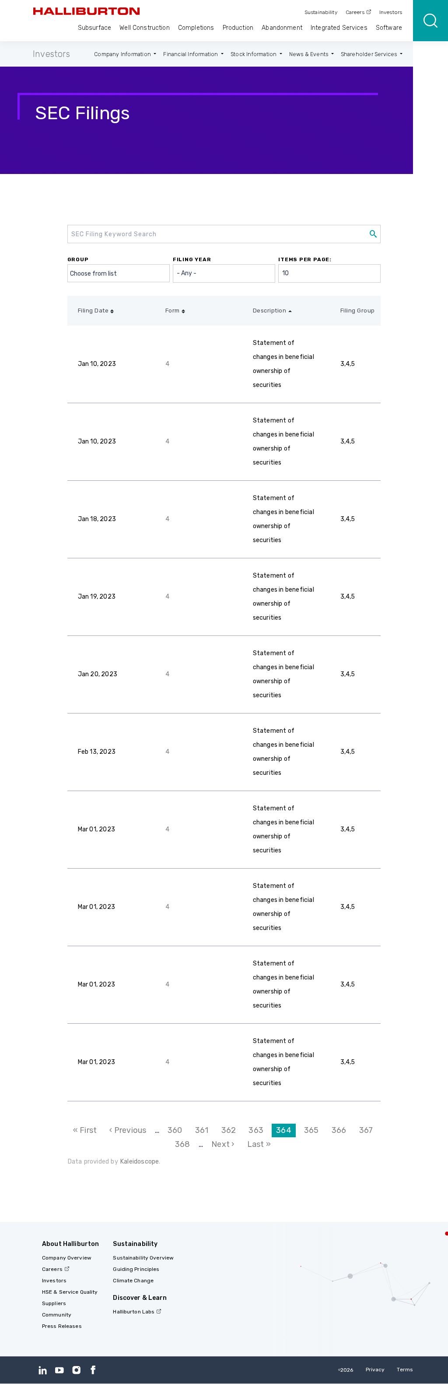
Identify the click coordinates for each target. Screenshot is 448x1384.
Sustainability (320, 12)
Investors (390, 12)
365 (313, 1130)
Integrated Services (339, 28)
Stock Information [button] (254, 54)
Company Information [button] (123, 54)
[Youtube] (59, 1369)
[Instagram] (76, 1369)
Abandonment (282, 28)
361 (204, 1130)
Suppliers (54, 1303)
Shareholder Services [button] (370, 54)
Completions (196, 28)
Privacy (375, 1369)
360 (177, 1130)
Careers (355, 12)
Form (172, 310)
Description (270, 310)
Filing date (93, 310)
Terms (405, 1369)
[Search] (430, 20)
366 (341, 1130)
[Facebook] (93, 1369)
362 (231, 1130)
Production (238, 28)
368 (184, 1144)
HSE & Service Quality (70, 1292)
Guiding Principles (136, 1269)
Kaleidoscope (139, 1161)
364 (286, 1131)
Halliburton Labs (133, 1312)
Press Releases (62, 1326)
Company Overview (66, 1258)
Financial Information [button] (191, 54)
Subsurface (94, 28)
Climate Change (133, 1281)
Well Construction (144, 28)
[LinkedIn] (42, 1369)
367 (368, 1130)
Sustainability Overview (143, 1258)
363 (258, 1130)
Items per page (303, 259)
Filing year (192, 259)
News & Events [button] (309, 54)
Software (389, 28)
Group (78, 259)
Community (56, 1315)
